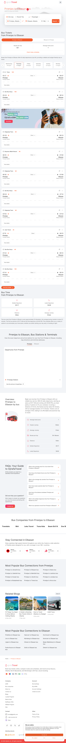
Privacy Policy (36, 716)
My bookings (35, 684)
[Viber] (6, 720)
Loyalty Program (9, 696)
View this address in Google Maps (14, 384)
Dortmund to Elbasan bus (51, 635)
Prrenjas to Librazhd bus (12, 570)
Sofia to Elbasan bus (30, 647)
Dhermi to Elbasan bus (50, 647)
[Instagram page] (11, 725)
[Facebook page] (7, 725)
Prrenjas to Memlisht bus (31, 573)
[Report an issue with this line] (59, 72)
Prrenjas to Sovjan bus (12, 577)
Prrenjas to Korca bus (49, 580)
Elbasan (36, 344)
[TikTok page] (19, 725)
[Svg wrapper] (10, 735)
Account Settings (36, 689)
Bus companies (9, 686)
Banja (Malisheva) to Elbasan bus (52, 643)
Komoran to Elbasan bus (50, 638)
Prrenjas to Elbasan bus (31, 570)
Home (6, 658)
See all (58, 593)
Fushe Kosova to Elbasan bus (12, 648)
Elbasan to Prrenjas (49, 40)
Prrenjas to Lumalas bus (50, 577)
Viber (9, 720)
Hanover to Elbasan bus (31, 635)
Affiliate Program (9, 704)
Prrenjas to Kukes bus (49, 570)
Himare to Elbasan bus (31, 642)
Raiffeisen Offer (9, 702)
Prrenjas (29, 344)
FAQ (6, 707)
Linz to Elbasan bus (11, 638)
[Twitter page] (15, 725)
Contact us (10, 506)
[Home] (10, 2)
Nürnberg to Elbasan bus (31, 638)
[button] (44, 467)
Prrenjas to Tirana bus (31, 580)
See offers (8, 121)
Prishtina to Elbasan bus (12, 635)
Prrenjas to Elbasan (17, 40)
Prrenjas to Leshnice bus (50, 573)
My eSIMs (34, 686)
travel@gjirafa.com (13, 714)
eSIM (6, 684)
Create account (36, 691)
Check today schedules (33, 52)
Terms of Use (35, 714)
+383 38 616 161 (12, 717)
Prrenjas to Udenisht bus (12, 573)
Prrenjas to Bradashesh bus (13, 580)
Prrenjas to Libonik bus (31, 577)
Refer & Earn (8, 699)
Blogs (6, 694)
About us (7, 689)
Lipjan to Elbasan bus (11, 642)
